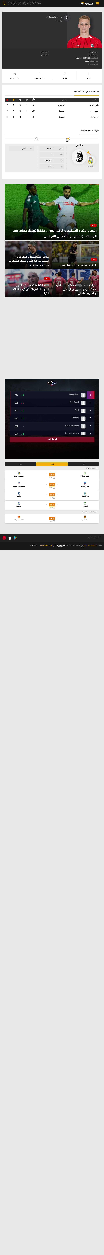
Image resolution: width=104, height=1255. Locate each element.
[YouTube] (29, 3)
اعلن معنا (33, 545)
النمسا (62, 111)
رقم (61, 154)
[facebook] (9, 3)
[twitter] (14, 3)
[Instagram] (24, 3)
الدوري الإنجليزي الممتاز (92, 512)
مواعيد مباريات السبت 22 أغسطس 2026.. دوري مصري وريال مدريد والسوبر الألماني (76, 289)
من (61, 160)
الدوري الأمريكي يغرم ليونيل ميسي (77, 264)
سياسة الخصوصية (46, 545)
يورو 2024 (94, 111)
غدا (21, 464)
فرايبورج (61, 105)
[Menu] (98, 3)
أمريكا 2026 (94, 117)
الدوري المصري (94, 468)
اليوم (52, 464)
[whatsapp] (38, 3)
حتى (61, 166)
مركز (61, 149)
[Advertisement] (52, 338)
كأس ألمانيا (94, 105)
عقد (31, 149)
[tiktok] (34, 3)
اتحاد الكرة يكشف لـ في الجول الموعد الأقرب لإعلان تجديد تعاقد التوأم (30, 289)
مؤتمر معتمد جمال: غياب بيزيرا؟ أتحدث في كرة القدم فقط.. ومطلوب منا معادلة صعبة (29, 260)
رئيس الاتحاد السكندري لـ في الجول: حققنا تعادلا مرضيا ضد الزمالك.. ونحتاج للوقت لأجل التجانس (55, 233)
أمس (83, 464)
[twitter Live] (19, 3)
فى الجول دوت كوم (89, 545)
